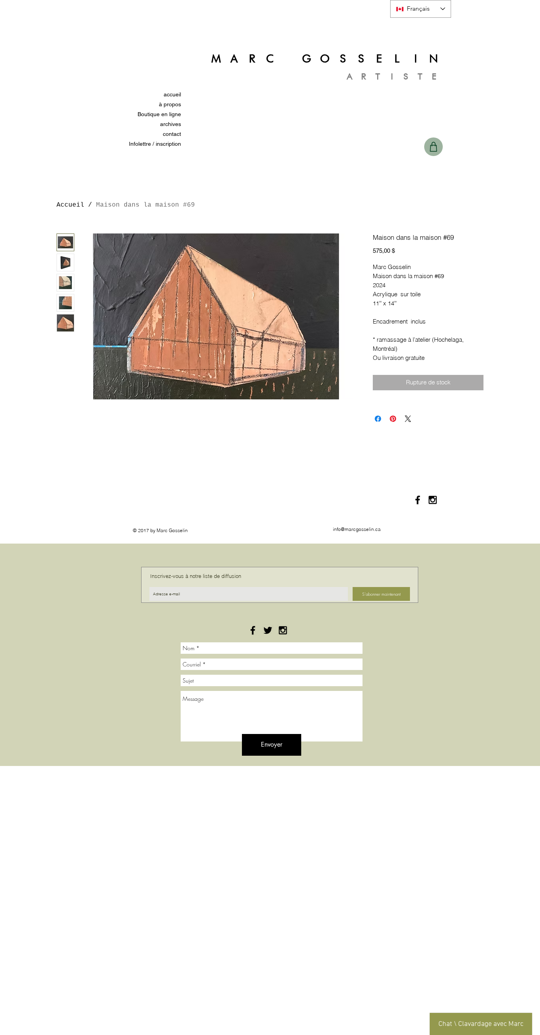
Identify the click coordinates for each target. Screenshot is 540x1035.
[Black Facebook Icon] (417, 500)
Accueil (70, 205)
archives (170, 124)
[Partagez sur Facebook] (378, 418)
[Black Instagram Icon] (432, 500)
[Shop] (433, 146)
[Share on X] (408, 418)
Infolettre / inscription (155, 144)
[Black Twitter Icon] (268, 630)
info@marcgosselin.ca (357, 529)
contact (172, 134)
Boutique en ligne (159, 114)
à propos (170, 104)
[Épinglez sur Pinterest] (393, 418)
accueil (172, 94)
